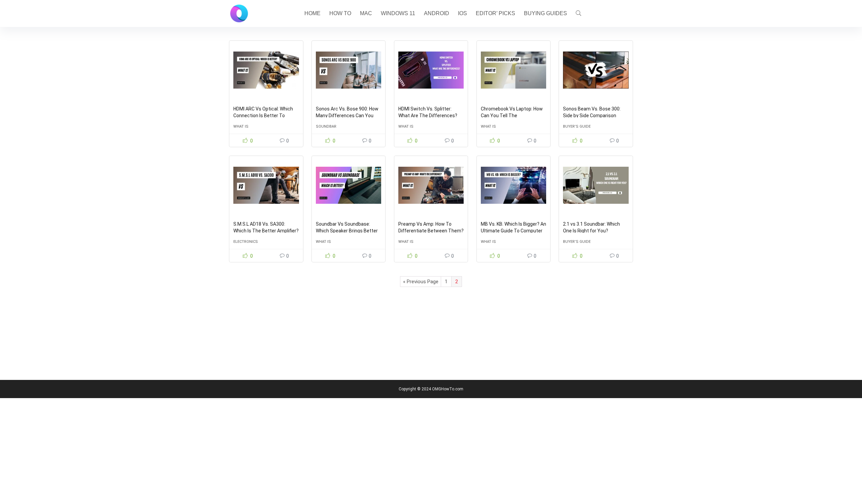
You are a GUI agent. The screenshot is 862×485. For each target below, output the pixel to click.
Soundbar (326, 126)
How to (340, 13)
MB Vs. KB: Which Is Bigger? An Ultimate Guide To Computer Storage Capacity (513, 230)
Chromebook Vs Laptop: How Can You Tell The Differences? (512, 115)
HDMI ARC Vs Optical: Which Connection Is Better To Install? (263, 115)
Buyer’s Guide (577, 126)
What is (240, 126)
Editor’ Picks (495, 13)
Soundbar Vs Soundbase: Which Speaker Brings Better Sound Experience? (347, 230)
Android (436, 13)
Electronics (245, 241)
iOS (462, 13)
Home (312, 13)
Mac (366, 13)
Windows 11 (398, 13)
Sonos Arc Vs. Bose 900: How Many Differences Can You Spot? (347, 115)
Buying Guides (545, 13)
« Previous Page (420, 282)
